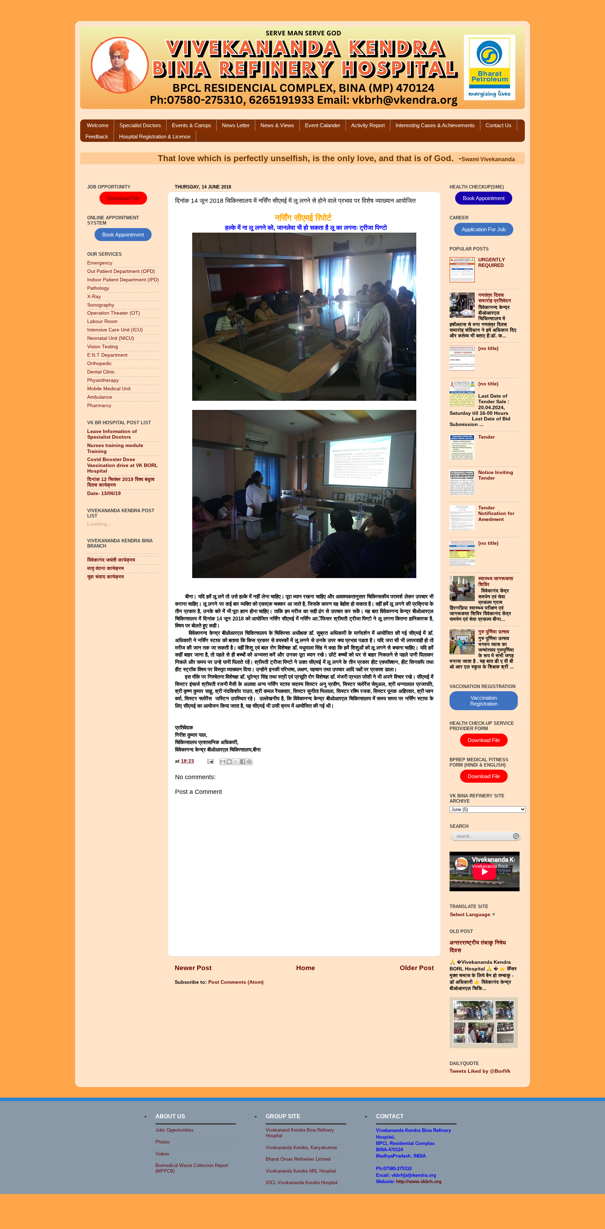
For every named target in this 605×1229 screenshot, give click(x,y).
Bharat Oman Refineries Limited (298, 1159)
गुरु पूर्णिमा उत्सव (493, 631)
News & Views (277, 125)
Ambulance (99, 397)
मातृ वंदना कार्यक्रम (105, 568)
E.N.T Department (107, 355)
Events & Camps (191, 125)
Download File (123, 198)
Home (305, 967)
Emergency (99, 263)
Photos (162, 1142)
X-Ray (94, 296)
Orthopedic (99, 363)
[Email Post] (210, 761)
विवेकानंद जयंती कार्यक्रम (111, 560)
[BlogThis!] (229, 761)
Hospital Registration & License (154, 136)
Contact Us (499, 125)
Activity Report (368, 125)
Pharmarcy (99, 405)
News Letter (236, 125)
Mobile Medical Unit (109, 388)
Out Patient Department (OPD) (121, 271)
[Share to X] (235, 761)
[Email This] (222, 761)
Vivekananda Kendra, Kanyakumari (301, 1147)
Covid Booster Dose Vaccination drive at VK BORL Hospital (122, 465)
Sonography (100, 305)
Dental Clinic (101, 372)
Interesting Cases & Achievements (435, 125)
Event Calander (322, 125)
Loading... (99, 524)
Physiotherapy (103, 380)
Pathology (98, 288)
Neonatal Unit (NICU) (110, 338)
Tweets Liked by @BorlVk (480, 1071)
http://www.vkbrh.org (418, 1181)
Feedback (96, 136)
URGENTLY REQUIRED (491, 262)
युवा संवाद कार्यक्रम (105, 576)
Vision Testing (102, 346)
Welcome (98, 125)
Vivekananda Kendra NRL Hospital (301, 1171)
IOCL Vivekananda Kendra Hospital (302, 1182)
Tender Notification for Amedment (496, 513)
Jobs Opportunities (174, 1130)
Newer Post (193, 967)
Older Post (417, 967)
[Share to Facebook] (242, 761)
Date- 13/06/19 (104, 493)
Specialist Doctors (140, 125)
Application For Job (484, 229)
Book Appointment (123, 235)
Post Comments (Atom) (236, 982)
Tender (486, 437)
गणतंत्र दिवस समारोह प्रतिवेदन (494, 298)
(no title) (488, 348)
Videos (162, 1153)
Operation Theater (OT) (113, 313)
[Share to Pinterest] (249, 761)
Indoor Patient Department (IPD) (123, 279)
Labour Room (102, 321)
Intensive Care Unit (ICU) (115, 329)
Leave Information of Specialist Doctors (112, 434)
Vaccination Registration (484, 701)
